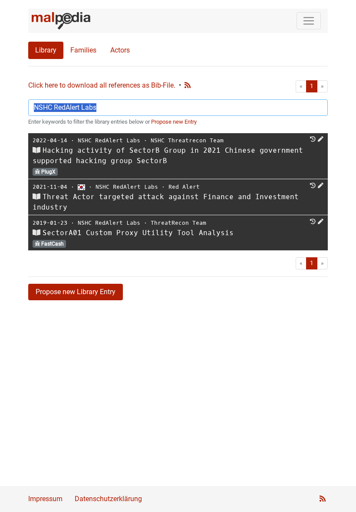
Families (83, 50)
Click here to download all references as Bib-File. (101, 85)
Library (45, 50)
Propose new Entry (174, 121)
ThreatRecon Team (178, 222)
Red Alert (184, 186)
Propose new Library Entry (75, 292)
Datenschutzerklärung (108, 499)
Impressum (45, 499)
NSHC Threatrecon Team (187, 140)
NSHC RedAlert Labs (109, 140)
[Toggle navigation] (309, 21)
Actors (120, 50)
